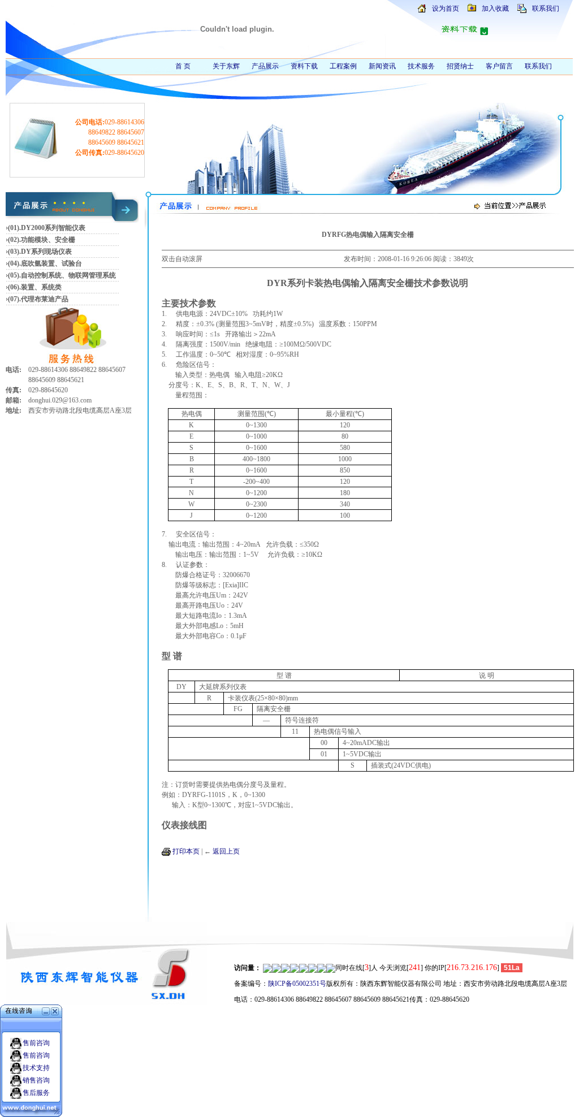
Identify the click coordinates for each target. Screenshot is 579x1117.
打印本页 (186, 851)
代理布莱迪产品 (44, 299)
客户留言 (499, 66)
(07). (14, 299)
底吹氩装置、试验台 (51, 263)
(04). (14, 263)
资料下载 (304, 66)
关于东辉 (226, 66)
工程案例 (343, 66)
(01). (14, 228)
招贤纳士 (460, 66)
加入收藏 (495, 8)
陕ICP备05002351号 (297, 984)
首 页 (183, 66)
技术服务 (421, 66)
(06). (14, 287)
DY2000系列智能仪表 (53, 228)
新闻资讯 (382, 66)
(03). (14, 252)
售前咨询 (36, 1043)
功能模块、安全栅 (48, 240)
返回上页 (226, 851)
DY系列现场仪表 (46, 252)
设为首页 (445, 8)
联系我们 (545, 8)
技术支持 (36, 1068)
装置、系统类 (41, 287)
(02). (14, 240)
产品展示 (265, 66)
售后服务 (36, 1093)
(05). (14, 275)
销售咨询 (36, 1080)
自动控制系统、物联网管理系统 (68, 275)
